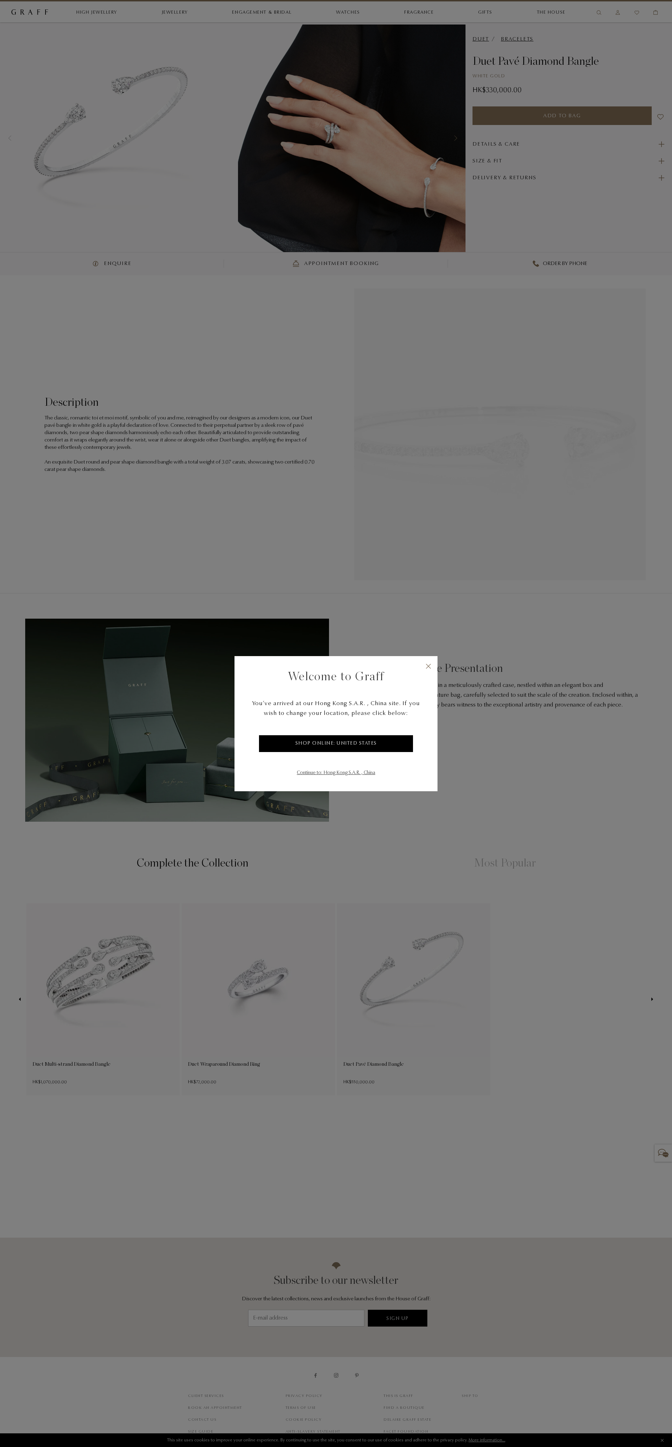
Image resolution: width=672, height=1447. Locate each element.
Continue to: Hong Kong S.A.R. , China (336, 773)
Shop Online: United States (336, 743)
